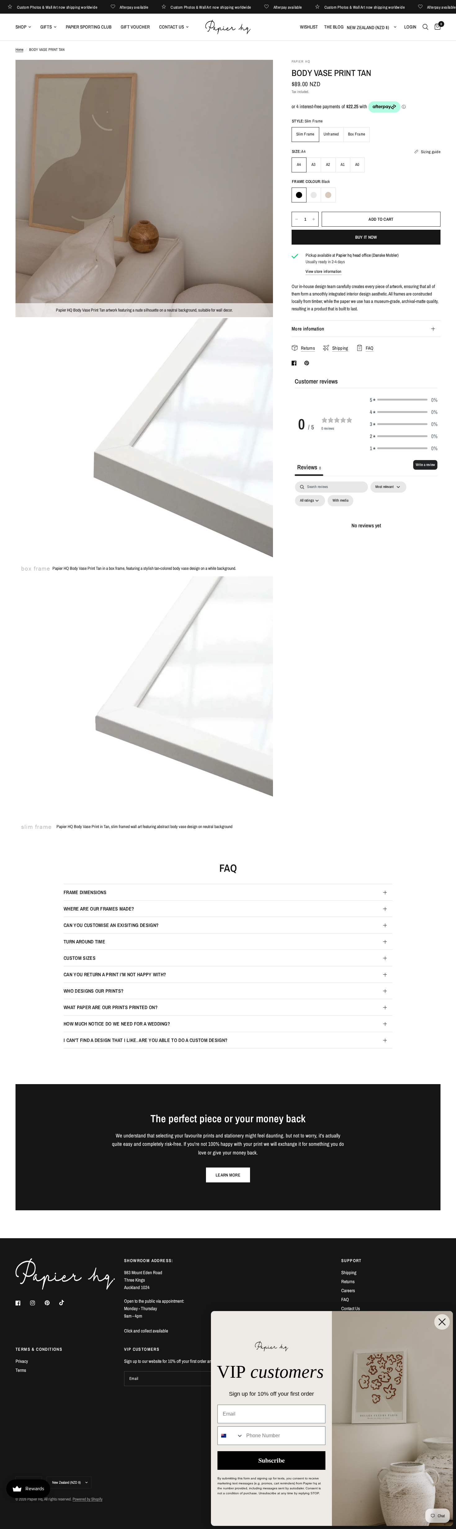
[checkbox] (340, 500)
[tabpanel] (366, 539)
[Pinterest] (51, 1303)
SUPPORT (351, 1260)
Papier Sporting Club (88, 27)
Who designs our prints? (93, 990)
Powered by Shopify (87, 1499)
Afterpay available (150, 7)
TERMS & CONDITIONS (39, 1349)
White (313, 195)
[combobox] (230, 1436)
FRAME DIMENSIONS (85, 892)
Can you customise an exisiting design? (111, 925)
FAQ (345, 1299)
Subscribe (271, 1460)
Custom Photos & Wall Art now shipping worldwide (73, 7)
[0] (435, 27)
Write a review (425, 464)
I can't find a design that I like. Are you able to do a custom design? (145, 1040)
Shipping (348, 1272)
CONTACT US (171, 27)
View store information (324, 271)
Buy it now (366, 237)
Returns (348, 1281)
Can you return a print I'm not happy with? (115, 974)
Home (19, 49)
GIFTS (46, 27)
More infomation (308, 328)
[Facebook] (22, 1303)
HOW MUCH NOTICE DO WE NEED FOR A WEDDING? (117, 1023)
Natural (328, 195)
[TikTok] (66, 1303)
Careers (348, 1290)
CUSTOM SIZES (80, 958)
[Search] (425, 27)
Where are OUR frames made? (99, 908)
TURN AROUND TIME (84, 941)
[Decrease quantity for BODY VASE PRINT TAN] (296, 219)
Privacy (22, 1361)
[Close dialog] (442, 1322)
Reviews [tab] (309, 467)
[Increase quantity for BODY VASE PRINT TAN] (313, 219)
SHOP (21, 27)
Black (299, 195)
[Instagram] (37, 1303)
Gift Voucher (135, 27)
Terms (21, 1370)
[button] (403, 400)
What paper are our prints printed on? (111, 1007)
